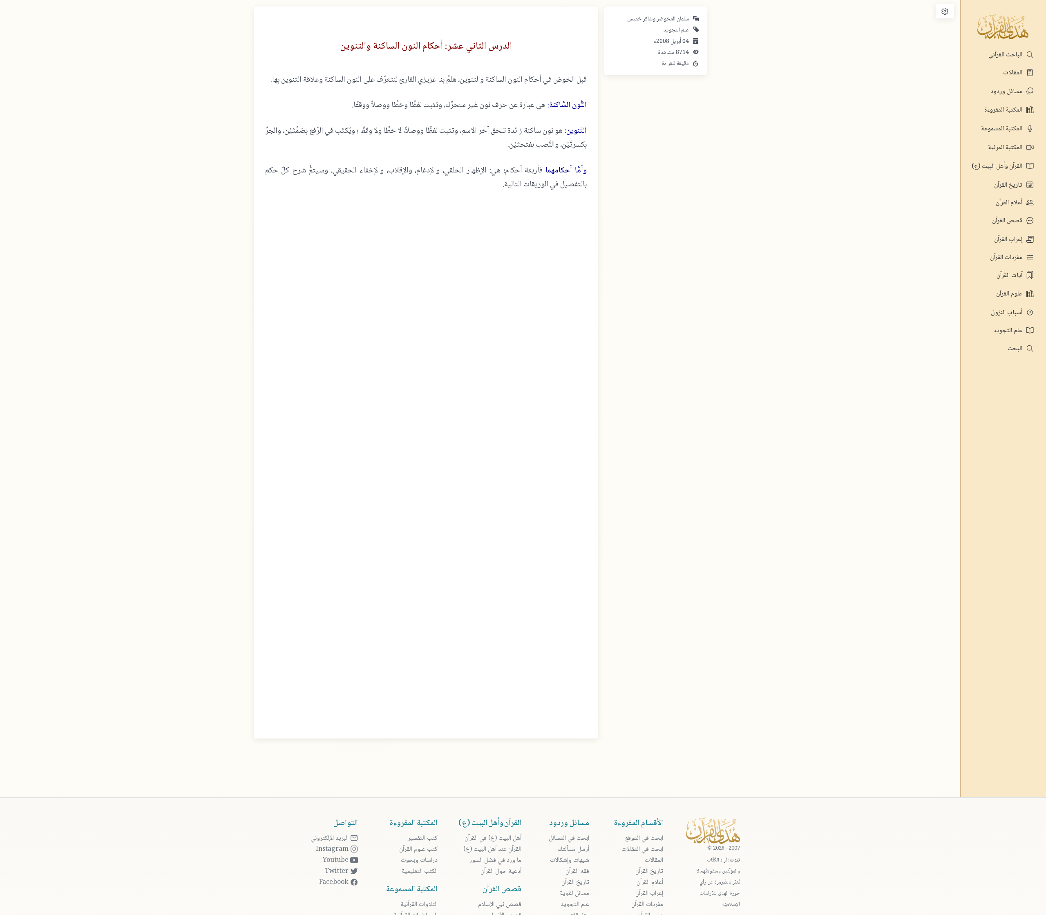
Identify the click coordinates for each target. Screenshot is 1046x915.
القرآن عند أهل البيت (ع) (492, 849)
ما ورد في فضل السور (495, 860)
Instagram (333, 849)
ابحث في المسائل (569, 838)
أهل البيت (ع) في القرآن (493, 838)
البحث (1016, 348)
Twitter (337, 871)
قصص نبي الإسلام (499, 904)
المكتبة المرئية (1006, 147)
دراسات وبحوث (419, 860)
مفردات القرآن (1007, 257)
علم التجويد (1008, 330)
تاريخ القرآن (1009, 185)
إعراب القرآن (1009, 239)
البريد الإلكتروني (330, 838)
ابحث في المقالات (642, 849)
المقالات (1013, 72)
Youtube (336, 860)
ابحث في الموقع (644, 838)
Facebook (334, 882)
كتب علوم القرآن (418, 849)
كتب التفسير (423, 838)
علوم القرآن (1010, 294)
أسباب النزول (1007, 312)
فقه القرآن (577, 871)
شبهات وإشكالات (569, 860)
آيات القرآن (1010, 275)
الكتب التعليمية (420, 871)
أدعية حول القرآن (501, 871)
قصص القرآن (1008, 220)
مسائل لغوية (574, 893)
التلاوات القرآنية (419, 904)
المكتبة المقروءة (1004, 110)
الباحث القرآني (1006, 54)
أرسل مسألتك (573, 849)
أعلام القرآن (1010, 202)
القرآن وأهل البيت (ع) (998, 166)
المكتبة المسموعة (1002, 128)
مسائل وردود (1007, 91)
